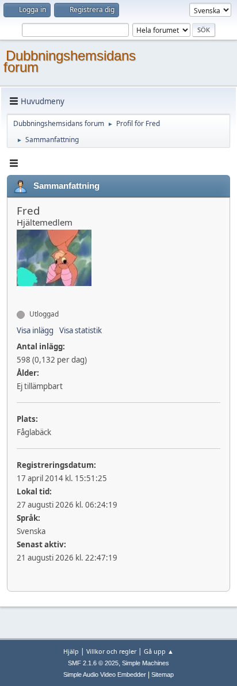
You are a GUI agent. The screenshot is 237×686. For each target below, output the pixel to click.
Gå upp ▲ (159, 651)
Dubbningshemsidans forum (69, 61)
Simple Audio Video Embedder (104, 674)
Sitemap (162, 674)
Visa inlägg (35, 330)
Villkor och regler (111, 651)
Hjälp (71, 651)
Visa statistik (80, 330)
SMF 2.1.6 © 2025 (93, 663)
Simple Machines (145, 663)
